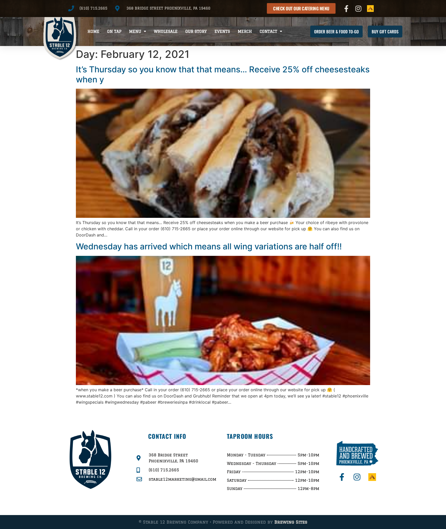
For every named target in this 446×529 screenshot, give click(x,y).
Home (93, 31)
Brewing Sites (290, 522)
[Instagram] (358, 8)
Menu (135, 31)
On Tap (114, 31)
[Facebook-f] (346, 8)
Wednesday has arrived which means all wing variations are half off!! (209, 246)
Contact (268, 31)
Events (222, 31)
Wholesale (166, 31)
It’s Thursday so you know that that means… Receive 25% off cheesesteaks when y (223, 74)
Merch (245, 31)
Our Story (196, 31)
